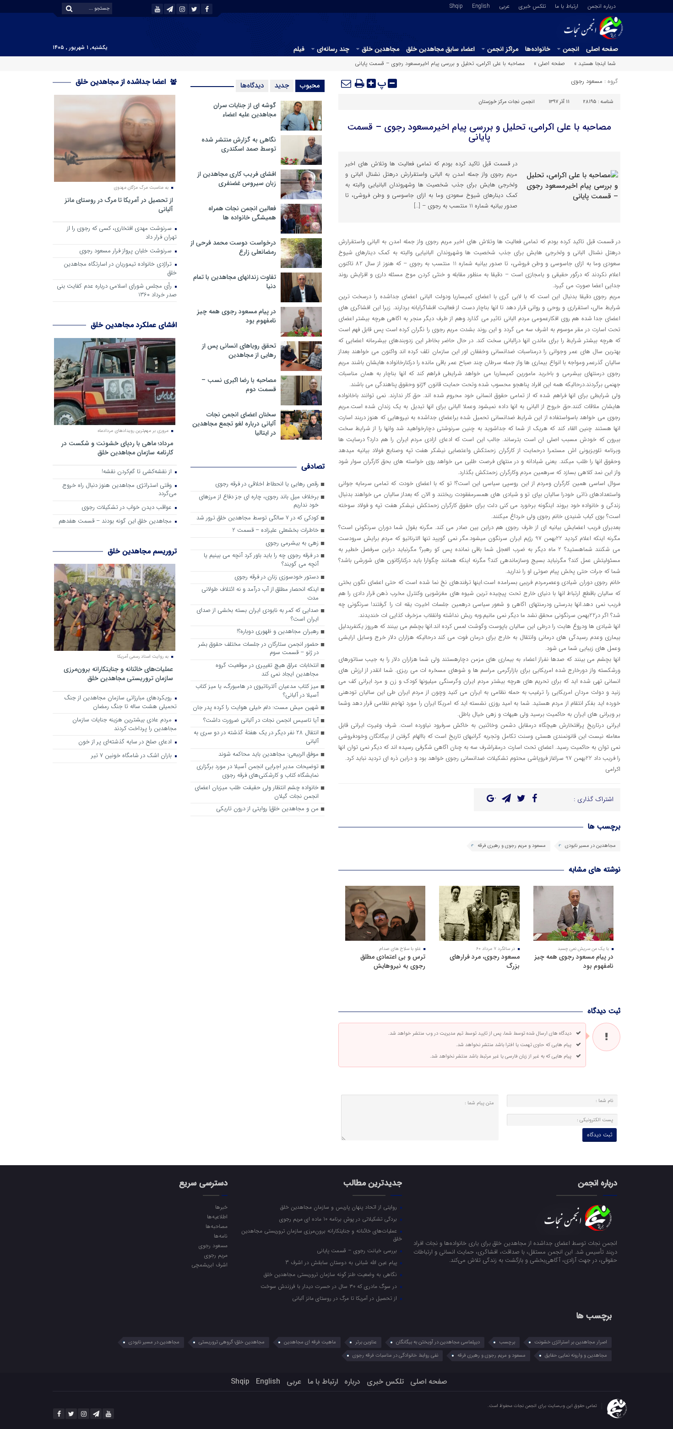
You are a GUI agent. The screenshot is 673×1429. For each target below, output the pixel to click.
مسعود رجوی (586, 81)
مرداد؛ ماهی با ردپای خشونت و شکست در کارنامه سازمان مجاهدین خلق (117, 447)
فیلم (298, 49)
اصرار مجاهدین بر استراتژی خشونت (570, 1342)
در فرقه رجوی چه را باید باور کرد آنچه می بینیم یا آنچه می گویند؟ (261, 560)
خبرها (221, 1207)
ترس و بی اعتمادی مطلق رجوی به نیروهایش (392, 961)
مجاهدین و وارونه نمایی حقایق (576, 1355)
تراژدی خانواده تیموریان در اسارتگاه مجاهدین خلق (120, 269)
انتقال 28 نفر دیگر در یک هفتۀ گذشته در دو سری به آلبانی (256, 737)
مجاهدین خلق (380, 49)
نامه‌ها (220, 1236)
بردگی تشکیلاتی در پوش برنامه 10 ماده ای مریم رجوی (339, 1219)
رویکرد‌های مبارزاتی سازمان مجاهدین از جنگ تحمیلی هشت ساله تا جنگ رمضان (120, 702)
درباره (352, 1381)
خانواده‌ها (537, 49)
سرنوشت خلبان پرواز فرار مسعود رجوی (126, 251)
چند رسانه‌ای (333, 49)
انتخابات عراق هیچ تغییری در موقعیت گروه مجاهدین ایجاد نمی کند (267, 670)
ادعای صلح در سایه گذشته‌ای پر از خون (126, 742)
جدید (282, 85)
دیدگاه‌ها (252, 85)
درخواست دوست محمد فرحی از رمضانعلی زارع (233, 247)
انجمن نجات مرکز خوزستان (506, 102)
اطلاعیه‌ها (217, 1216)
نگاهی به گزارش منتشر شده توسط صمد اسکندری (238, 144)
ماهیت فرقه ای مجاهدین (310, 1342)
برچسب (507, 1342)
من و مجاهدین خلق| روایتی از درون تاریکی (267, 809)
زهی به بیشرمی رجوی (292, 543)
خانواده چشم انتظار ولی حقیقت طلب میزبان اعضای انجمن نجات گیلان (257, 792)
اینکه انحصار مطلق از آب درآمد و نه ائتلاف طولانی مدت (260, 594)
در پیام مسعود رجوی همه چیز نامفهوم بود (573, 961)
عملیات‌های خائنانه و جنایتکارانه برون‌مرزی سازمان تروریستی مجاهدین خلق (118, 673)
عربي (504, 5)
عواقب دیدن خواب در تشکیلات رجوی (127, 507)
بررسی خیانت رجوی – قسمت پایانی (358, 1250)
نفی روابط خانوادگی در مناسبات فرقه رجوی (395, 1355)
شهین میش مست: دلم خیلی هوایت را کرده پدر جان (256, 708)
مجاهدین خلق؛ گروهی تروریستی (232, 1342)
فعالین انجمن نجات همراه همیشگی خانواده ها (242, 213)
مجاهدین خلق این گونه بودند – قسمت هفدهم (116, 521)
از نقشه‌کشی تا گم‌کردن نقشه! (138, 472)
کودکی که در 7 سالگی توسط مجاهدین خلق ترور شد (257, 518)
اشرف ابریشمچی (209, 1264)
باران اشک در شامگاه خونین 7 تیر (132, 756)
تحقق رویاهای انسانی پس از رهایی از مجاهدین (239, 350)
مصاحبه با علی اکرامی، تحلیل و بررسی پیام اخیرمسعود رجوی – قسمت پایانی (479, 132)
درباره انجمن (601, 5)
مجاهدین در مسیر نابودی (590, 846)
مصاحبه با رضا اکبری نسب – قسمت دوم (238, 384)
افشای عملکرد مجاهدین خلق (134, 325)
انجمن (571, 49)
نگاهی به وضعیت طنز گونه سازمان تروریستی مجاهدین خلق (331, 1274)
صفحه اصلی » (549, 63)
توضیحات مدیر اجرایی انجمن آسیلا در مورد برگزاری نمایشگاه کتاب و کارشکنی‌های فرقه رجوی (257, 771)
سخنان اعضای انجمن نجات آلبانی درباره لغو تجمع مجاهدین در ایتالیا (234, 423)
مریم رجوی (215, 1255)
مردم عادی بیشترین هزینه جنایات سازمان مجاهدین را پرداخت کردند (124, 724)
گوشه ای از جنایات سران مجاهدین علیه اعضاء (244, 110)
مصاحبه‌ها (216, 1226)
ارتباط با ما (566, 5)
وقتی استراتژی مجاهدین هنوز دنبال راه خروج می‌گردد (119, 490)
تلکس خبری (532, 5)
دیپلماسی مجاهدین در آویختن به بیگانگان (438, 1342)
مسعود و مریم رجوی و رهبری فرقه (512, 846)
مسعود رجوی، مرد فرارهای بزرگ (485, 961)
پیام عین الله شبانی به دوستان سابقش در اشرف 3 (342, 1262)
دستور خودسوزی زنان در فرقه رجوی (276, 577)
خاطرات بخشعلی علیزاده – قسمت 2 (275, 530)
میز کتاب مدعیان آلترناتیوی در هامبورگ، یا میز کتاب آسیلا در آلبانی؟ (257, 691)
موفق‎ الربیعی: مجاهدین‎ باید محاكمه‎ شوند (268, 754)
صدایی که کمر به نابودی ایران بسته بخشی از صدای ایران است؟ (257, 615)
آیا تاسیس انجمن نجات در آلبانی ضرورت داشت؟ (261, 720)
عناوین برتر (366, 1342)
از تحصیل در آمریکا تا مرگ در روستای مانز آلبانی (119, 204)
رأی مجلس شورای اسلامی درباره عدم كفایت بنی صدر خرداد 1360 (117, 291)
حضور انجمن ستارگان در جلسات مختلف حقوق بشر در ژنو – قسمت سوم (258, 649)
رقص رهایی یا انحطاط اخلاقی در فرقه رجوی (267, 484)
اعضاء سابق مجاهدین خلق (440, 49)
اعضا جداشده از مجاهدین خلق (122, 81)
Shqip (456, 5)
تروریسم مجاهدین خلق (142, 551)
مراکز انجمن (502, 49)
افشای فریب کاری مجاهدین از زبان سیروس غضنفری (236, 178)
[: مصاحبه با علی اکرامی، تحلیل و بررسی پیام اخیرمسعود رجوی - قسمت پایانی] (346, 83)
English (481, 5)
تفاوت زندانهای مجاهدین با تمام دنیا (234, 281)
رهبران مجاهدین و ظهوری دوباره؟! (278, 631)
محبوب (310, 85)
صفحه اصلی (602, 49)
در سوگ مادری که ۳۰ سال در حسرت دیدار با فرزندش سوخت (330, 1286)
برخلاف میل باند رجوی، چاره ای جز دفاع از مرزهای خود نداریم (259, 501)
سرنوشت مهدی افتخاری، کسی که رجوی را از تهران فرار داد (122, 233)
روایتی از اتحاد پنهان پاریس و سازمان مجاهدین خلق (339, 1207)
